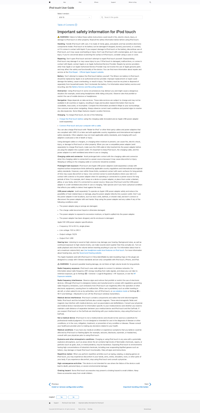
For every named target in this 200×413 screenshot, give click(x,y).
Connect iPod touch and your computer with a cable (80, 126)
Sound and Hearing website (90, 253)
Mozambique (147, 409)
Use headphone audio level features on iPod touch (104, 250)
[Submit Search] (102, 17)
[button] (150, 2)
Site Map (90, 409)
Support (56, 403)
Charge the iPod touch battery (71, 119)
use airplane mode (120, 291)
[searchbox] (121, 17)
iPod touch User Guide (61, 7)
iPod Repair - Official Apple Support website (86, 72)
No (73, 397)
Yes (62, 397)
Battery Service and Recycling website (87, 87)
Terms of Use (81, 409)
